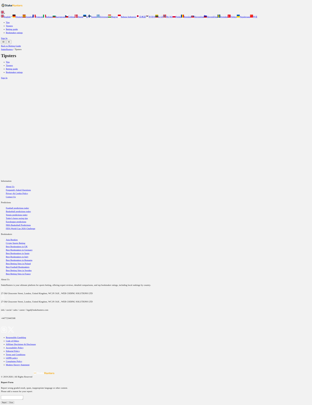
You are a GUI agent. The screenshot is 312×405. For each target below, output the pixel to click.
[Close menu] (8, 42)
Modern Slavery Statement (17, 365)
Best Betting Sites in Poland (18, 263)
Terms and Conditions (15, 354)
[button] (156, 13)
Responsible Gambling (16, 337)
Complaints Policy (14, 361)
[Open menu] (3, 42)
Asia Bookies (12, 240)
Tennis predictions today (17, 215)
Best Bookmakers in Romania (19, 260)
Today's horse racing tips (17, 218)
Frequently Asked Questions (18, 190)
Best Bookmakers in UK (17, 246)
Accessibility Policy (15, 347)
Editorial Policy (13, 351)
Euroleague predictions (16, 221)
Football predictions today (17, 208)
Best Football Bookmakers (17, 267)
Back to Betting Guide (11, 46)
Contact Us (11, 197)
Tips (8, 22)
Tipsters (9, 26)
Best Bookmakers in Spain (17, 253)
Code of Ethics (12, 341)
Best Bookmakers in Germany (19, 250)
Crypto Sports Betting (15, 243)
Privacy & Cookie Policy (17, 193)
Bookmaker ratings (14, 32)
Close (11, 402)
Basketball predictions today (18, 211)
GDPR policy (12, 358)
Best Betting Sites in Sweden (19, 270)
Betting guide (12, 29)
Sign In (4, 38)
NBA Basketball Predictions (18, 225)
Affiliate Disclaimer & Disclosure (21, 344)
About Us (10, 186)
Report (4, 402)
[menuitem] (7, 17)
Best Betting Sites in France (18, 274)
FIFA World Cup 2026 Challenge (20, 228)
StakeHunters (7, 49)
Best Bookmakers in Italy (17, 257)
